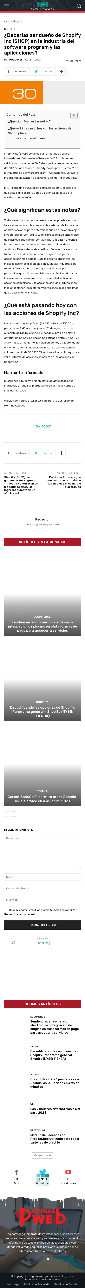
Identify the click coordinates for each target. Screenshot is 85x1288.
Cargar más (41, 1155)
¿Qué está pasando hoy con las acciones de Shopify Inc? (40, 131)
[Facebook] (37, 1259)
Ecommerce (42, 616)
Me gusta (17, 1170)
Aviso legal (13, 1284)
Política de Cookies (66, 1284)
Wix (32, 1104)
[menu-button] (6, 5)
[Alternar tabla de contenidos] (72, 115)
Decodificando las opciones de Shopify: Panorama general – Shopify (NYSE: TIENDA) (42, 711)
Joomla (42, 791)
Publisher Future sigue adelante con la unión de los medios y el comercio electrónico (64, 482)
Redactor (15, 59)
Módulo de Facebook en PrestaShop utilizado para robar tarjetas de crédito (55, 1138)
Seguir (42, 1170)
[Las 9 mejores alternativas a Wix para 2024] (15, 1108)
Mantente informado (32, 138)
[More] (61, 71)
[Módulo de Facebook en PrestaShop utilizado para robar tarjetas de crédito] (15, 1136)
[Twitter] (48, 1259)
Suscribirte (68, 1170)
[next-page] (13, 814)
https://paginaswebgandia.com (42, 524)
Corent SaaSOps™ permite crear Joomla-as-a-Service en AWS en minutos (43, 799)
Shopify (17, 21)
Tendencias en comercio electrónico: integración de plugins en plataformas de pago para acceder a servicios (42, 626)
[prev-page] (6, 814)
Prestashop (37, 1130)
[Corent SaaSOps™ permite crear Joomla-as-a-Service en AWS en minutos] (42, 764)
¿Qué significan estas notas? (29, 121)
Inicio (7, 21)
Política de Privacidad (37, 1284)
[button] (79, 5)
